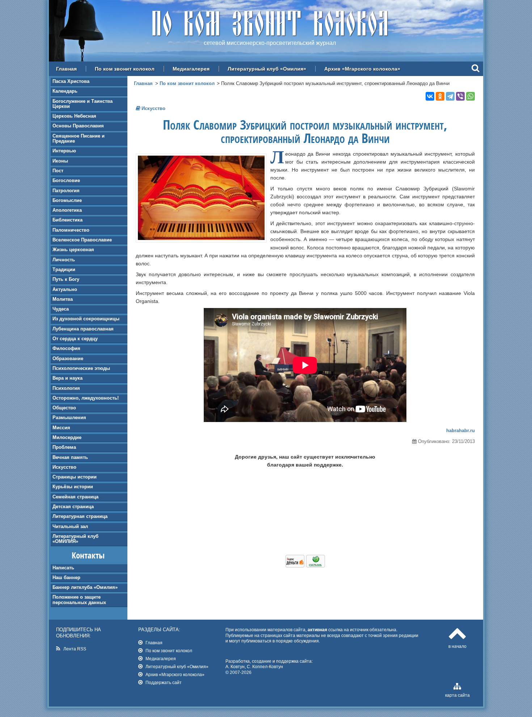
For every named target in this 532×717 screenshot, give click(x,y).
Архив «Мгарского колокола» (362, 69)
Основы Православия (78, 125)
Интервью (64, 150)
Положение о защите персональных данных (79, 599)
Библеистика (67, 220)
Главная (66, 69)
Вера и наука (67, 378)
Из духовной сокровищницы (85, 318)
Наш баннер (66, 577)
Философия (66, 348)
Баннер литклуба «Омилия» (85, 587)
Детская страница (73, 506)
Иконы (60, 161)
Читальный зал (70, 526)
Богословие (66, 180)
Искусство (64, 467)
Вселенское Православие (82, 239)
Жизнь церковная (73, 249)
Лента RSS (74, 648)
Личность (63, 259)
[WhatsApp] (470, 96)
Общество (64, 407)
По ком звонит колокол (125, 69)
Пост (57, 170)
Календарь (64, 91)
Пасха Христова (70, 81)
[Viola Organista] (201, 238)
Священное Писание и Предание (78, 138)
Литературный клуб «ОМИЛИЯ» (75, 538)
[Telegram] (450, 96)
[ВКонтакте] (430, 96)
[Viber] (460, 96)
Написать (63, 567)
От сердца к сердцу (75, 338)
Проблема (64, 447)
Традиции (63, 269)
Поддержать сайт (163, 682)
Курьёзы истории (72, 486)
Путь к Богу (65, 279)
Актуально (64, 289)
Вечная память (70, 457)
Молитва (62, 299)
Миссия (61, 427)
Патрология (66, 190)
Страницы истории (74, 477)
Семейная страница (75, 496)
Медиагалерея (191, 69)
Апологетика (67, 210)
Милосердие (66, 437)
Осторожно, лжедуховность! (85, 398)
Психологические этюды (81, 368)
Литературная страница (79, 516)
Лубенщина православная (83, 329)
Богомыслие (67, 200)
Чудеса (60, 309)
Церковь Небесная (74, 116)
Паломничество (70, 230)
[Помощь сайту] (305, 566)
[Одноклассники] (440, 96)
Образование (67, 358)
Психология (66, 388)
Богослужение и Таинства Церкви (82, 103)
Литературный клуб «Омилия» (267, 69)
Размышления (69, 417)
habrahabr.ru (460, 430)
